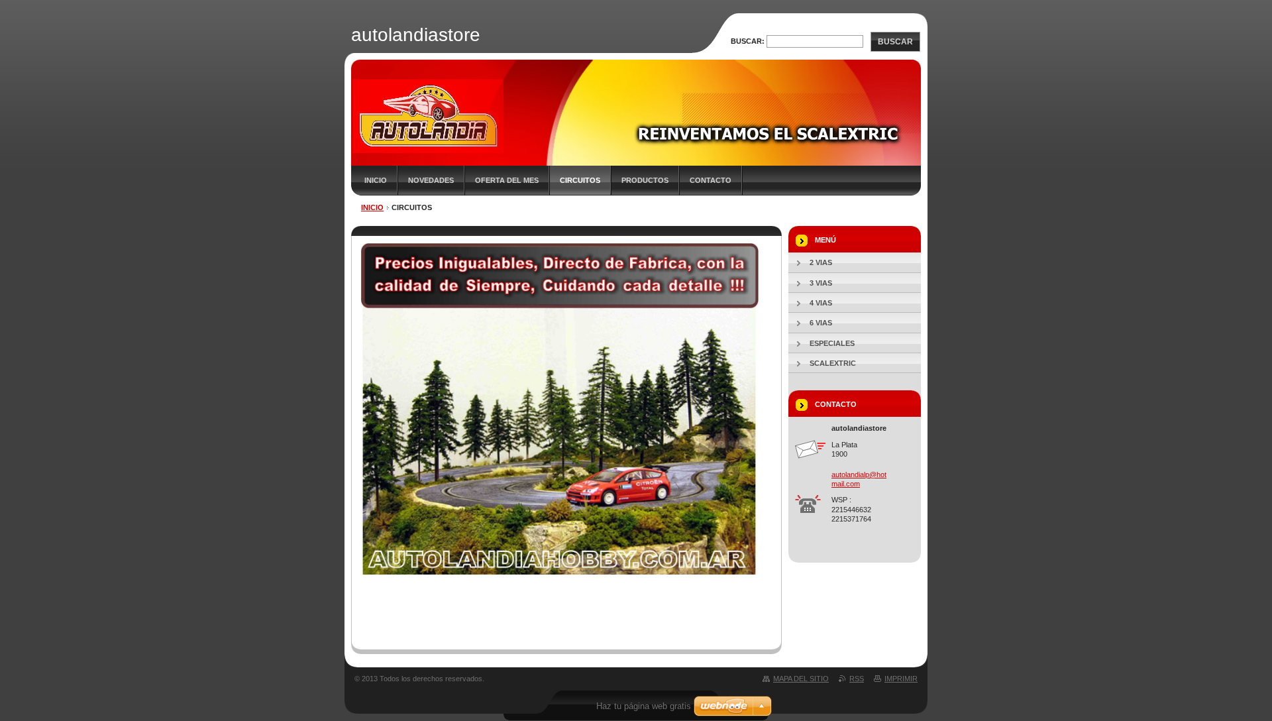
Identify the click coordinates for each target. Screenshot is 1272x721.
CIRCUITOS (580, 180)
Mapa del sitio (801, 679)
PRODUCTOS (644, 180)
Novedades (431, 180)
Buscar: (748, 41)
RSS (856, 679)
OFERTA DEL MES (507, 180)
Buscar (895, 41)
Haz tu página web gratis (643, 706)
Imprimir (901, 679)
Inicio (375, 180)
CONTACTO (710, 180)
